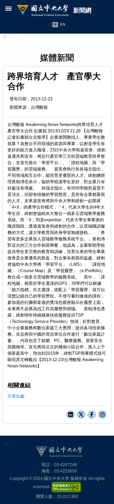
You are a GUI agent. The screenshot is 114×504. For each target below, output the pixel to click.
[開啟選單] (8, 8)
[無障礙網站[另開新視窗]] (66, 486)
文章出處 (15, 396)
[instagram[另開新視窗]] (102, 414)
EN (62, 24)
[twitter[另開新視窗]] (81, 414)
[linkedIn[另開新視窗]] (70, 414)
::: (50, 24)
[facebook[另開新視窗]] (91, 414)
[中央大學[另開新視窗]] (59, 451)
